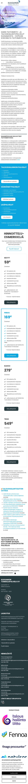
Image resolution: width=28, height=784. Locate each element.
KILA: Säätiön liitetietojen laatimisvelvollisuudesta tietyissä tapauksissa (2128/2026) (12, 521)
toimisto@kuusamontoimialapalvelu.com (12, 669)
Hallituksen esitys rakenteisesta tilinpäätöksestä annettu (12, 500)
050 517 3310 (4, 695)
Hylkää (14, 781)
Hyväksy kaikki (14, 773)
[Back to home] (14, 3)
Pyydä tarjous (5, 646)
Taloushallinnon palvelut (10, 181)
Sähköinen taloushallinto (8, 640)
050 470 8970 (5, 687)
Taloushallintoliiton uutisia (12, 490)
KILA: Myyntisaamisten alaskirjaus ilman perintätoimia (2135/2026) (14, 505)
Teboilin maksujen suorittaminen (12, 502)
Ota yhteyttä (6, 217)
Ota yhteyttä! (11, 356)
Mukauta (14, 777)
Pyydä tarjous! (14, 249)
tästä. (18, 160)
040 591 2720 (4, 662)
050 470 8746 (5, 679)
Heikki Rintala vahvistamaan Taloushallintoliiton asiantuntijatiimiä (13, 494)
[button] (2, 3)
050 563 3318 (4, 670)
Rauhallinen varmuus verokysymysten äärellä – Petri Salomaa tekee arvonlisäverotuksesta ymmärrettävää (14, 526)
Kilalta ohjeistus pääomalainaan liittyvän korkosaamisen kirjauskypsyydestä (14, 515)
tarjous (17, 225)
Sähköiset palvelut (8, 199)
